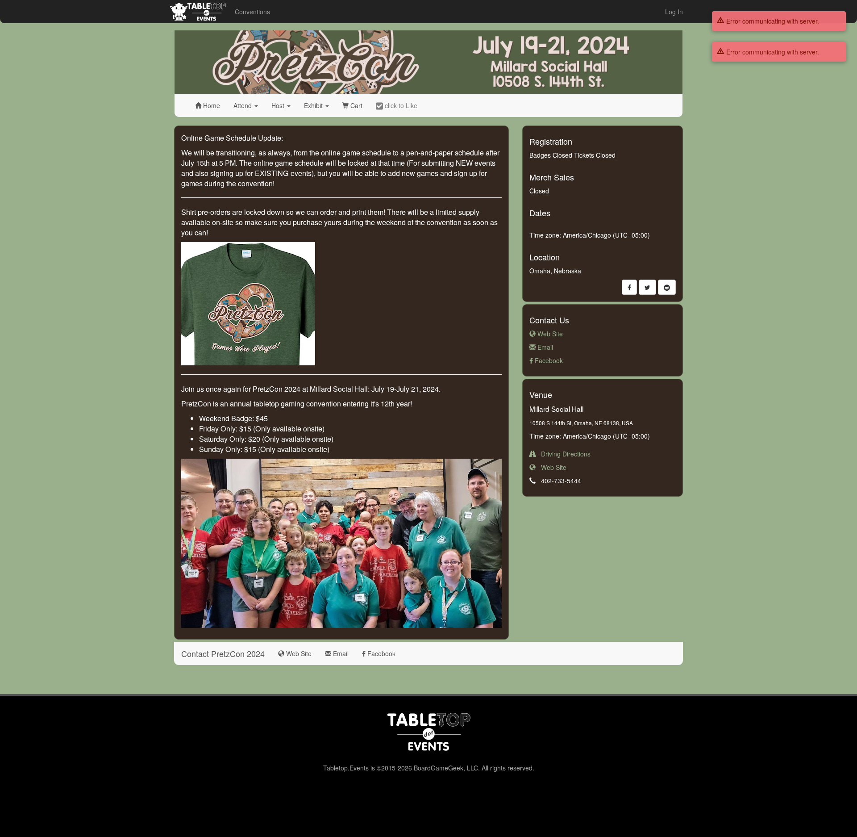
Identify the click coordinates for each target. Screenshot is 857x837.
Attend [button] (243, 105)
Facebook (548, 360)
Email (544, 347)
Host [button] (278, 105)
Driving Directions (563, 453)
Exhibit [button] (314, 105)
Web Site (549, 333)
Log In (674, 11)
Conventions (252, 11)
